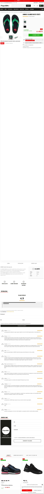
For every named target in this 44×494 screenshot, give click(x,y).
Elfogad (27, 490)
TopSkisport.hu (3, 12)
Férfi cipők (11, 12)
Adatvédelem (34, 492)
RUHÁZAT (1, 9)
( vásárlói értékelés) (31, 16)
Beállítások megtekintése (37, 490)
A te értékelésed (3, 311)
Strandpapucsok (16, 12)
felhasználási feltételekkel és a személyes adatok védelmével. (26, 437)
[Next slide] (20, 37)
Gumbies (38, 272)
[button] (42, 484)
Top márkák (32, 9)
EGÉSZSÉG (26, 9)
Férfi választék (36, 47)
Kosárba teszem (36, 35)
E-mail (23, 319)
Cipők (5, 9)
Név (1, 319)
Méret (24, 24)
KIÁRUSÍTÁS (39, 47)
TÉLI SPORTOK (10, 9)
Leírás (8, 263)
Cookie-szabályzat (30, 492)
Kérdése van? (34, 263)
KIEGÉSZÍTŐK (22, 9)
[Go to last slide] (1, 37)
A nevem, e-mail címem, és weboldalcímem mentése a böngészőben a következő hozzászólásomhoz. (16, 323)
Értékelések (20, 263)
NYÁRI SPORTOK (16, 9)
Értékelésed (2, 314)
